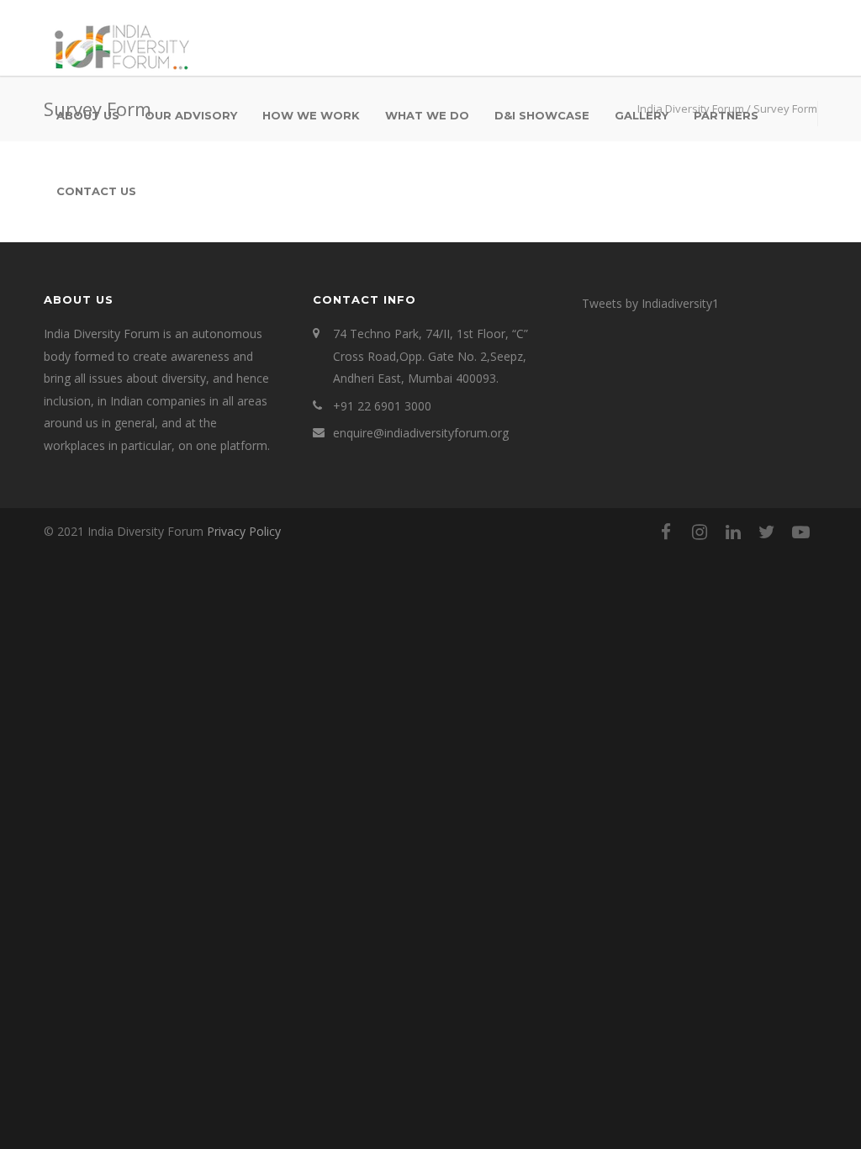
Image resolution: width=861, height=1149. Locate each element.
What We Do (427, 115)
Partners (726, 115)
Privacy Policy (244, 531)
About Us (87, 115)
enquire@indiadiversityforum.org (421, 433)
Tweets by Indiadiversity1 (650, 303)
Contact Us (96, 191)
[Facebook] (666, 531)
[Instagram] (699, 531)
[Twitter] (767, 531)
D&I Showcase (541, 115)
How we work (311, 115)
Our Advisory (191, 115)
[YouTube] (800, 531)
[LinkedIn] (733, 531)
